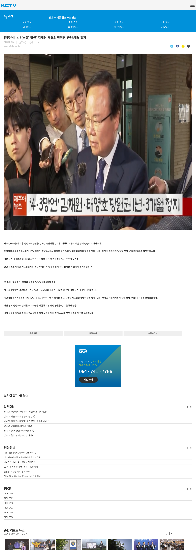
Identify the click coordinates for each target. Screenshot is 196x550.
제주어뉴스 (119, 26)
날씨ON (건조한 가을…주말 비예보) (19, 435)
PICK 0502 (8, 498)
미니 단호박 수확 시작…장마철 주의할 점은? (22, 457)
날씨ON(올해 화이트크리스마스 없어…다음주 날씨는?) (27, 421)
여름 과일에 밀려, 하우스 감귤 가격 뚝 (20, 452)
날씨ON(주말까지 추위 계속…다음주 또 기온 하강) (25, 411)
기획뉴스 (165, 26)
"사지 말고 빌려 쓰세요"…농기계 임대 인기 (22, 476)
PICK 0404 (8, 512)
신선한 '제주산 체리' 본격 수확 (17, 471)
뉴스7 (8, 17)
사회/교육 (119, 22)
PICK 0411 (8, 507)
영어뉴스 (27, 26)
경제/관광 (73, 22)
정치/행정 (27, 22)
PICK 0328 (8, 517)
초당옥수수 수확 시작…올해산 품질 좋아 (21, 466)
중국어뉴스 (73, 26)
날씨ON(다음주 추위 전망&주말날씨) (19, 416)
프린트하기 (153, 333)
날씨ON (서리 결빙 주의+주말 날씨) (19, 430)
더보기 (189, 407)
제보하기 (88, 379)
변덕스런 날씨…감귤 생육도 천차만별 (20, 462)
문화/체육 (165, 22)
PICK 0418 (8, 502)
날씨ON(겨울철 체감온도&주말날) (18, 425)
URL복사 (93, 333)
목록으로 (33, 333)
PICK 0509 (8, 493)
